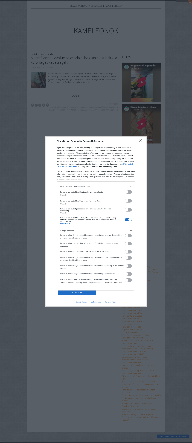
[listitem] (96, 186)
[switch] (128, 192)
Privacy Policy (111, 302)
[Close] (141, 141)
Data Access (96, 302)
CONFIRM (77, 293)
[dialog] (96, 221)
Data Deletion (81, 302)
